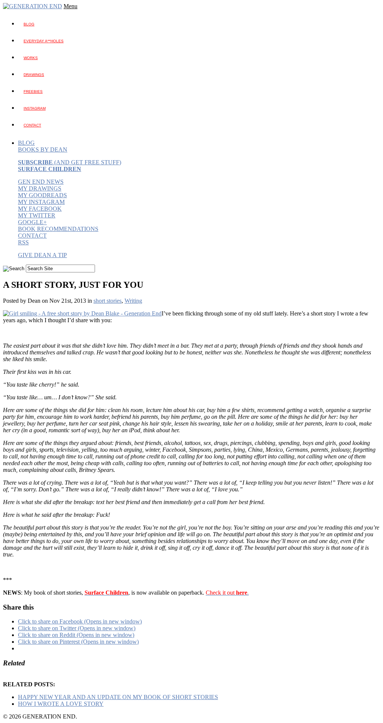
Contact (32, 125)
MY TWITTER (36, 215)
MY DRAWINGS (39, 188)
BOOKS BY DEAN (42, 149)
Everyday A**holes (44, 41)
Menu (70, 6)
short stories (108, 301)
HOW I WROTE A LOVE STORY (61, 704)
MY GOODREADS (42, 195)
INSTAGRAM (35, 108)
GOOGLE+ (32, 222)
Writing (133, 301)
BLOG (29, 24)
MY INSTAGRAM (41, 202)
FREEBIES (33, 91)
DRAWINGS (34, 75)
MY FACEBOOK (40, 208)
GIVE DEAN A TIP (42, 255)
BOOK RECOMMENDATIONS (58, 229)
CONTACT (32, 235)
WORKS (31, 58)
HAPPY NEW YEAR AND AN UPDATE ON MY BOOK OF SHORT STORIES (118, 697)
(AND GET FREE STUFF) (69, 162)
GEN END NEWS (41, 182)
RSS (23, 242)
